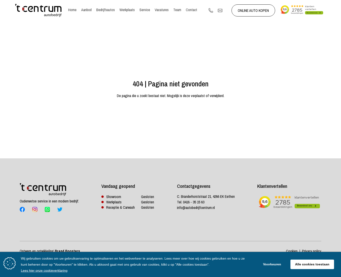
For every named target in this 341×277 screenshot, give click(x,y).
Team (177, 9)
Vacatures (162, 9)
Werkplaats (127, 9)
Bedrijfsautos (105, 9)
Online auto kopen (253, 10)
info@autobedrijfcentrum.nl (196, 207)
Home (72, 9)
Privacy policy (311, 251)
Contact (191, 9)
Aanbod (86, 9)
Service (144, 9)
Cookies (292, 251)
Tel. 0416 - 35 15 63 (190, 202)
